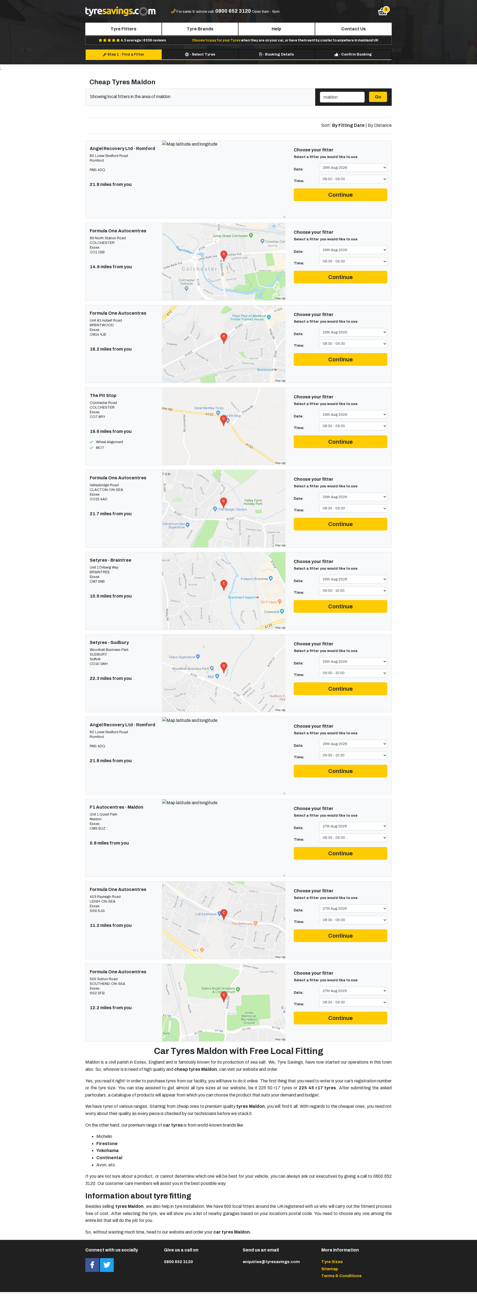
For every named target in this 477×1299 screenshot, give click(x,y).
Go (378, 96)
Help (276, 29)
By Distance (380, 125)
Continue (340, 195)
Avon (101, 1165)
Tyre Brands (200, 29)
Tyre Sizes (332, 1261)
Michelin (104, 1136)
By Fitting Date (348, 125)
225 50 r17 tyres (275, 1087)
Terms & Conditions (341, 1276)
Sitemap (329, 1269)
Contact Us (353, 29)
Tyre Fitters (123, 29)
